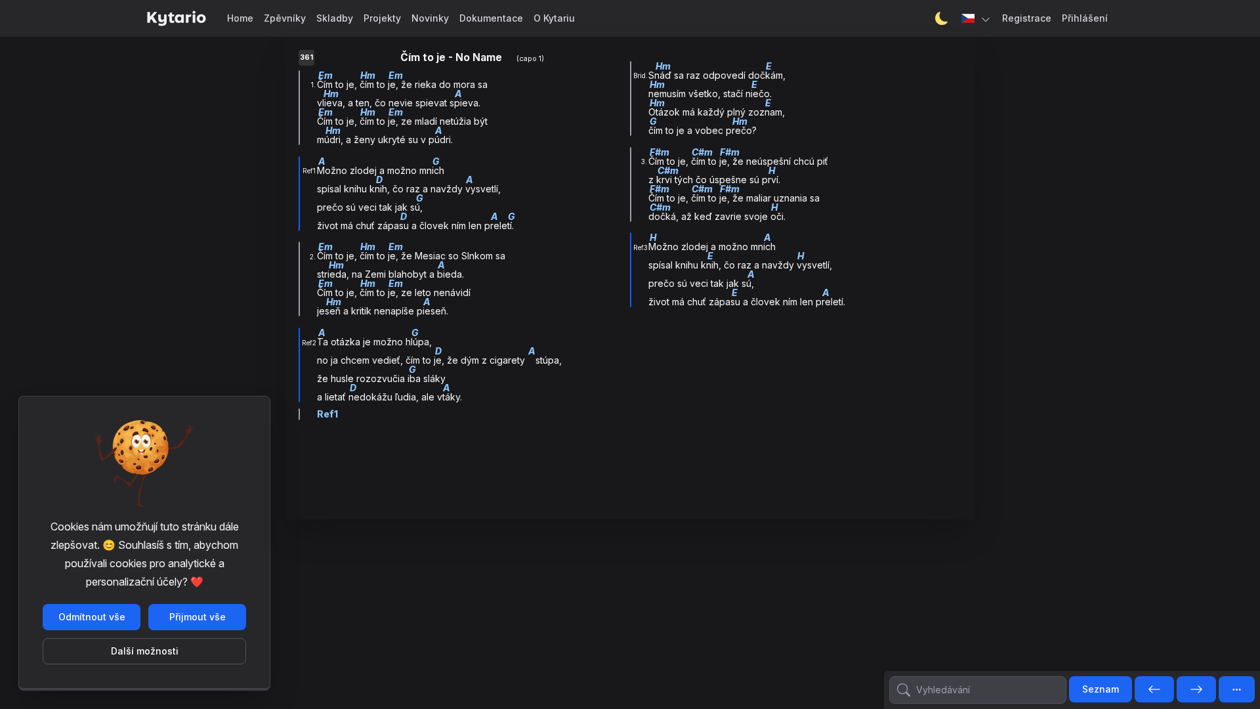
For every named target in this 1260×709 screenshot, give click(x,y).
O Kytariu (554, 18)
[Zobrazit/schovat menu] (1237, 689)
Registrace (1026, 18)
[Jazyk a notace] (976, 18)
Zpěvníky (285, 18)
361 (306, 57)
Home (240, 18)
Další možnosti (144, 650)
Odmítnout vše (91, 616)
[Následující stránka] (1196, 690)
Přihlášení (1085, 18)
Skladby (334, 18)
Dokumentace (491, 18)
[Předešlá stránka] (1154, 690)
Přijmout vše (197, 616)
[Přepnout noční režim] (942, 18)
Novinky (430, 18)
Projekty (382, 18)
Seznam (1100, 689)
